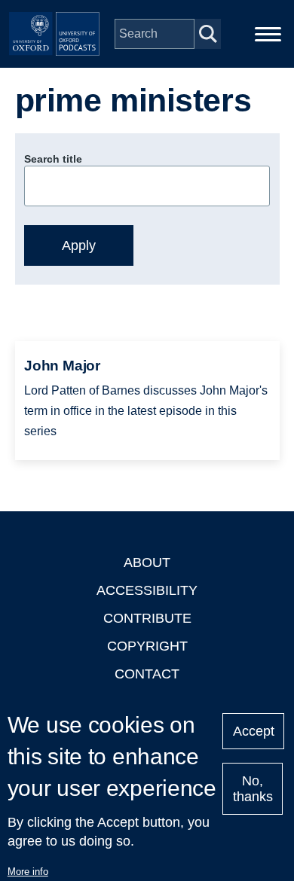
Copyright (147, 646)
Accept (253, 731)
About (147, 562)
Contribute (147, 618)
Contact (147, 673)
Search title (53, 159)
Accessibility (147, 590)
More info (28, 871)
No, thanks (253, 788)
